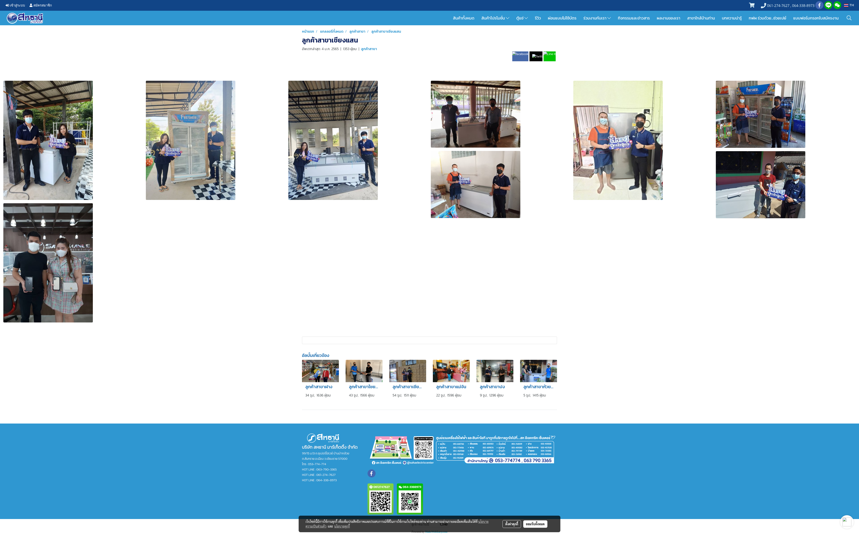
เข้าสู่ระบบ (17, 5)
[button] (849, 18)
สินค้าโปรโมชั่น (493, 18)
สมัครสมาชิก (42, 5)
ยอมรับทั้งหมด (535, 524)
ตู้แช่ (520, 18)
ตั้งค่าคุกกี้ (511, 524)
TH (851, 5)
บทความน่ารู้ (732, 18)
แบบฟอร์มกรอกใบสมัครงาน (816, 18)
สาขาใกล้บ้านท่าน (701, 18)
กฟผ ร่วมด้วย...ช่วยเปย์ (767, 18)
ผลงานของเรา (668, 18)
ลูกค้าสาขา (369, 48)
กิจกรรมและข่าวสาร (634, 18)
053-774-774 (317, 464)
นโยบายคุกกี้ (342, 526)
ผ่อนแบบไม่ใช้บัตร (562, 18)
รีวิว (538, 18)
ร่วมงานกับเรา (595, 18)
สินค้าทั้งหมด (463, 18)
